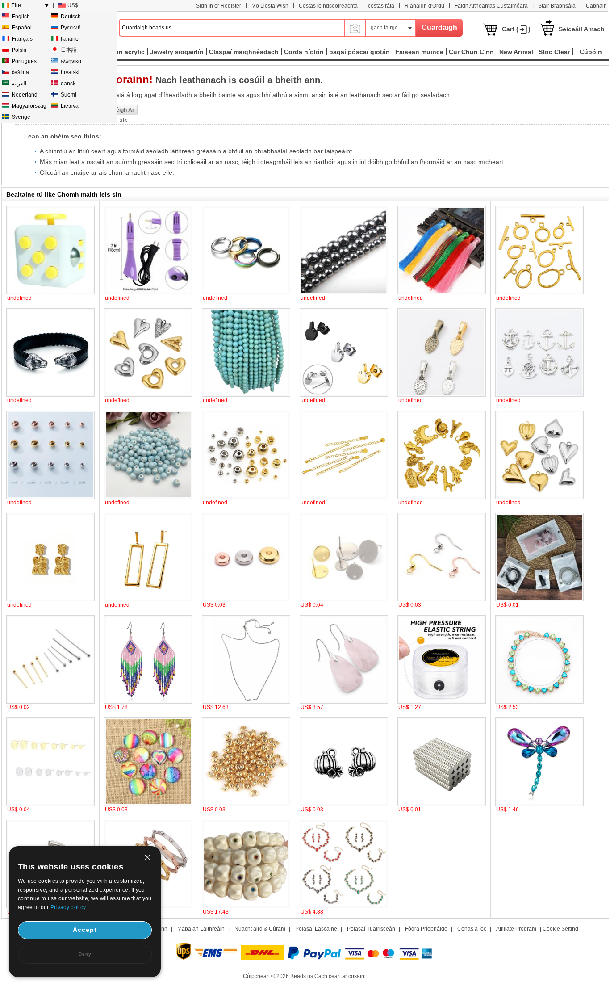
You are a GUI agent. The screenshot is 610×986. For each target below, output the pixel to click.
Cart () (516, 29)
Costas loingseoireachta (328, 6)
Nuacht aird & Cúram (259, 929)
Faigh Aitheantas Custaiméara (491, 6)
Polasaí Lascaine (316, 929)
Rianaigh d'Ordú (424, 6)
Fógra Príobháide (426, 929)
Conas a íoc (471, 929)
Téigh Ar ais (123, 111)
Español (22, 28)
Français (22, 39)
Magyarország (29, 106)
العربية (19, 83)
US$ (72, 5)
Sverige (21, 117)
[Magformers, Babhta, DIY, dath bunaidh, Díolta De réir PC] (441, 804)
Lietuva (70, 106)
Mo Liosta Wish (269, 6)
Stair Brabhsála (557, 6)
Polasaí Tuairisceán (371, 929)
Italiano (70, 39)
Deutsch (71, 16)
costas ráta (381, 6)
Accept (85, 929)
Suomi (68, 95)
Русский (71, 28)
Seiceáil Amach (582, 29)
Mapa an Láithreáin (201, 929)
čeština (20, 72)
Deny (85, 954)
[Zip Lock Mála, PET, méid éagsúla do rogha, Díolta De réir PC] (539, 599)
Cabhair (596, 6)
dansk (68, 83)
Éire (16, 5)
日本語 (69, 50)
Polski (19, 50)
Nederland (25, 95)
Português (24, 61)
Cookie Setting (560, 929)
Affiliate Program (516, 929)
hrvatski (70, 72)
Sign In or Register (218, 6)
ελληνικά (71, 61)
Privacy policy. (68, 907)
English (21, 16)
